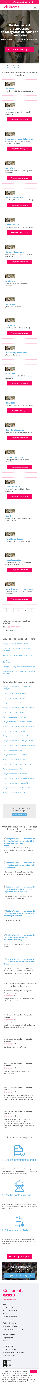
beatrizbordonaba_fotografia (19, 139)
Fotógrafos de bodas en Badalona (14, 731)
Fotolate (9, 109)
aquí (3, 1384)
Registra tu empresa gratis (19, 1275)
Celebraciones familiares (11, 1326)
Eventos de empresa (10, 1317)
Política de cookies (9, 1355)
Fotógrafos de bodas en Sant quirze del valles (18, 788)
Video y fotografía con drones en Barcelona (18, 655)
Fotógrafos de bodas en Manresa (14, 759)
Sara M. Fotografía (14, 457)
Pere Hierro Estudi (14, 539)
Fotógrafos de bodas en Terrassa (14, 717)
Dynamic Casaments (14, 252)
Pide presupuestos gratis (19, 49)
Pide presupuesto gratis (19, 1256)
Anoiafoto (10, 168)
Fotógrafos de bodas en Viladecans (15, 774)
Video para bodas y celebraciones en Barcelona (19, 667)
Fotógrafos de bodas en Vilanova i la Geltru (17, 722)
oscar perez (10, 373)
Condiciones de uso (9, 1349)
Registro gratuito (8, 1338)
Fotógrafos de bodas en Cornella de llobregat (18, 726)
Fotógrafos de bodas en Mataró (14, 698)
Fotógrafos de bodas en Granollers (15, 755)
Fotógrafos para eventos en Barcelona (16, 644)
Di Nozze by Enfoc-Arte (16, 352)
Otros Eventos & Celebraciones (13, 1329)
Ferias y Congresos (9, 1323)
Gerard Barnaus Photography (19, 589)
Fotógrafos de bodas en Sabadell (14, 703)
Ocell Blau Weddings (14, 430)
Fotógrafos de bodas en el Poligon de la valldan (19, 745)
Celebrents (6, 65)
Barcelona (16, 65)
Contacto (6, 1341)
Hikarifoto (10, 403)
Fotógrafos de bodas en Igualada (14, 693)
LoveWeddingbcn (13, 560)
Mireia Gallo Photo (14, 197)
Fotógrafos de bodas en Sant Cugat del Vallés (18, 741)
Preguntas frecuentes (10, 1310)
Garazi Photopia (12, 224)
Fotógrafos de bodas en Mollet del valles (17, 764)
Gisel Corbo (10, 281)
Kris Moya (10, 325)
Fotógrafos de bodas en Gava (13, 750)
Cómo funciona (8, 1307)
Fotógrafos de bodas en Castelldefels (15, 783)
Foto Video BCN (12, 486)
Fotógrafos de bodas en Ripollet (14, 793)
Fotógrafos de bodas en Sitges (13, 712)
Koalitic (8, 516)
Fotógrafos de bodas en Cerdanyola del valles (18, 778)
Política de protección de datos (13, 1352)
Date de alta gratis (19, 814)
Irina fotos (10, 88)
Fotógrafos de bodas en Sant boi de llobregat (18, 708)
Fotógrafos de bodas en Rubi (13, 769)
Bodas (5, 1314)
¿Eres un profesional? (19, 2)
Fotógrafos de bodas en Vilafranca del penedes (19, 736)
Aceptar (33, 1372)
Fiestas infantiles (8, 1320)
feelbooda (10, 304)
